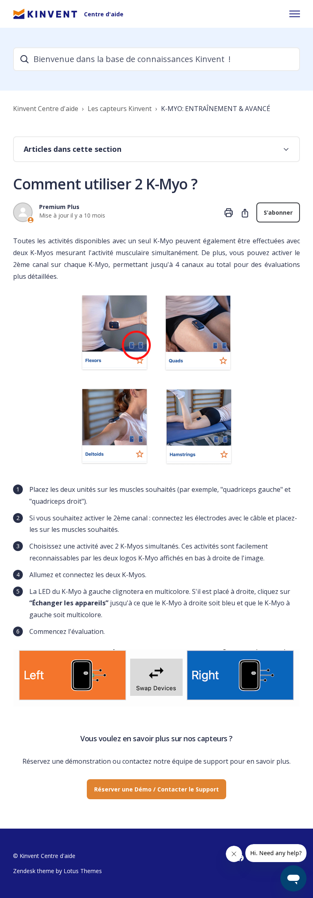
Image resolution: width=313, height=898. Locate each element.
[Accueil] (45, 14)
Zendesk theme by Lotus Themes (57, 871)
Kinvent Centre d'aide (45, 108)
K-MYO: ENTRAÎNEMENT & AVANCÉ (215, 108)
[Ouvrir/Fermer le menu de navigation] (294, 14)
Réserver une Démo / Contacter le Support (156, 789)
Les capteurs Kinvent (120, 108)
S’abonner (278, 212)
